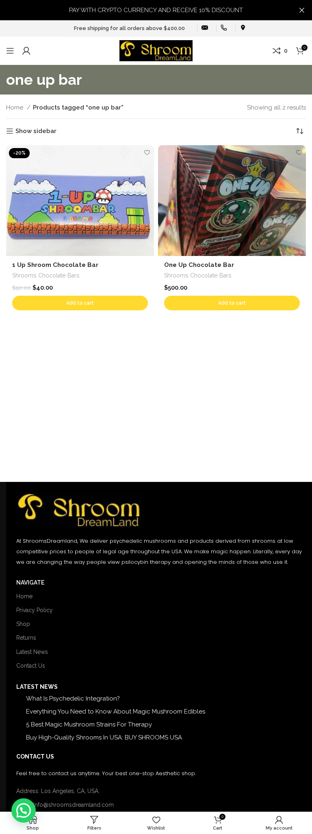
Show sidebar (35, 131)
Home (15, 107)
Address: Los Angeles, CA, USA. (58, 791)
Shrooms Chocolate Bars (46, 275)
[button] (80, 303)
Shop (23, 624)
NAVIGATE (30, 582)
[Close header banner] (302, 10)
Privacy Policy (34, 610)
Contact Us (30, 665)
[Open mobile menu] (10, 51)
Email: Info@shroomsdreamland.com (65, 805)
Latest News (32, 652)
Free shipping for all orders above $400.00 (129, 28)
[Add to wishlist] (147, 152)
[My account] (26, 51)
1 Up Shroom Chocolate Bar (55, 265)
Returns (26, 637)
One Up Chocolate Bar (199, 265)
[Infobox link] (205, 28)
